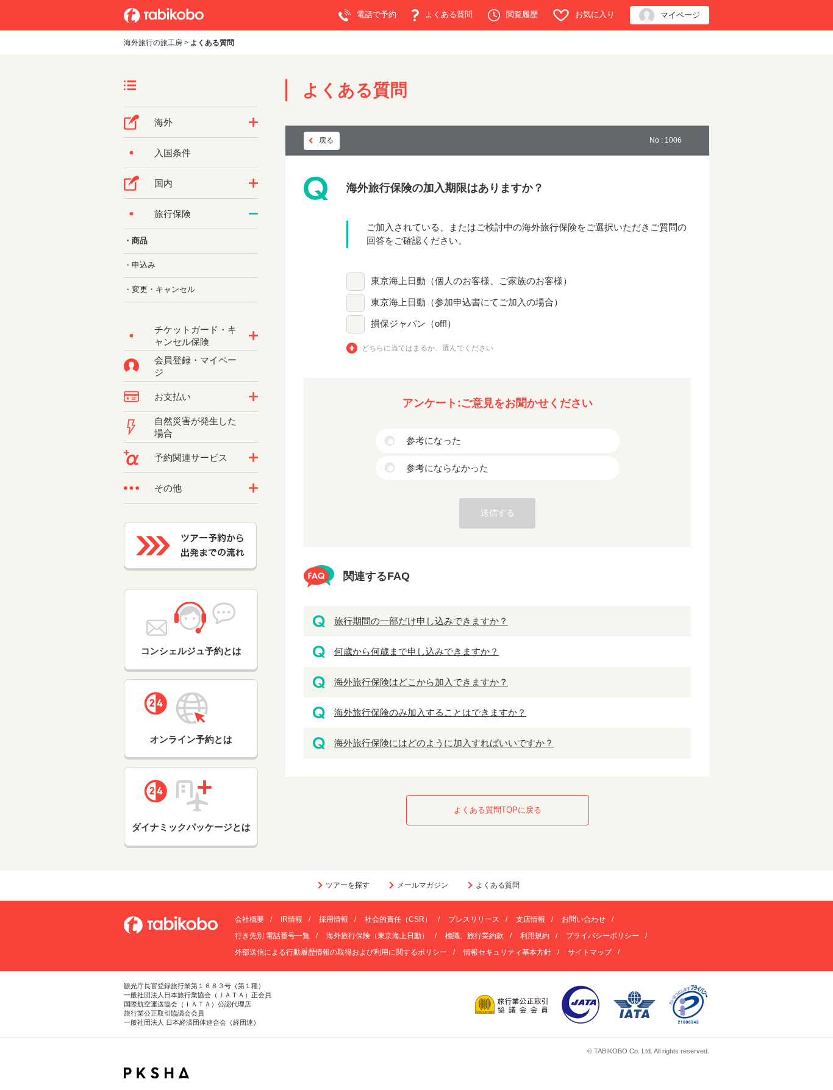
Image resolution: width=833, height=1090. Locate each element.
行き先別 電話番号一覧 (272, 935)
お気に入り (595, 14)
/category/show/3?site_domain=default (253, 488)
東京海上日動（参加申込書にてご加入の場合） (467, 302)
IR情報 (291, 919)
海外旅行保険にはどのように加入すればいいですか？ (444, 743)
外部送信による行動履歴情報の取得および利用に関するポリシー (341, 952)
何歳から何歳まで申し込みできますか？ (416, 651)
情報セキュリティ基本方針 (507, 952)
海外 (163, 122)
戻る (326, 140)
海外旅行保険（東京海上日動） (377, 935)
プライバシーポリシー (602, 935)
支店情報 (530, 919)
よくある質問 (449, 14)
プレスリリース (473, 919)
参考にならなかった (447, 468)
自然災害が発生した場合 (195, 427)
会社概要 (249, 919)
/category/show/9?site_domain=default (253, 397)
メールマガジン (422, 885)
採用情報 (333, 919)
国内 (163, 183)
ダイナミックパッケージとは (191, 827)
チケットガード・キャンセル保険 (195, 335)
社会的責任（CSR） (398, 919)
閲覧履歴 (522, 14)
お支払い (172, 396)
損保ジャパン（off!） (413, 323)
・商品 (136, 240)
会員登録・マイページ (195, 366)
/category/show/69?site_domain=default (253, 336)
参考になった (433, 440)
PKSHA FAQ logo (156, 1073)
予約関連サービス (190, 457)
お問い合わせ (584, 919)
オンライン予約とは (191, 739)
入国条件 (172, 153)
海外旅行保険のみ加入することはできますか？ (430, 712)
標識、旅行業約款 (474, 935)
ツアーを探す (348, 885)
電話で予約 (376, 14)
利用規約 (534, 935)
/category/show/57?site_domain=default (253, 183)
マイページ (680, 15)
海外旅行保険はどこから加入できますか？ (421, 682)
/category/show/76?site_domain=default (253, 122)
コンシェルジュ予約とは (191, 651)
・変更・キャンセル (159, 289)
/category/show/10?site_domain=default (253, 214)
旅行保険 (172, 213)
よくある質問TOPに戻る (498, 809)
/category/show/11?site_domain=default (253, 458)
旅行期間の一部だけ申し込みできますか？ (421, 621)
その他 (168, 488)
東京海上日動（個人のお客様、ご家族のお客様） (471, 281)
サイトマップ (590, 952)
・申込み (140, 264)
